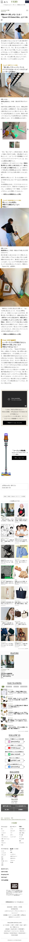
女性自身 (7, 929)
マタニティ (3, 842)
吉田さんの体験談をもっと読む (12, 194)
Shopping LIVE (5, 874)
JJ (3, 925)
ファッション (4, 826)
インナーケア (13, 836)
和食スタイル (16, 927)
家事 (8, 10)
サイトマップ (14, 913)
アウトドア (3, 854)
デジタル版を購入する (20, 806)
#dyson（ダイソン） (16, 496)
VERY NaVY (4, 877)
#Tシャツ (15, 4)
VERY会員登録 (4, 880)
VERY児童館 (21, 828)
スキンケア (12, 830)
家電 (2, 864)
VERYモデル (12, 858)
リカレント (12, 860)
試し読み (7, 809)
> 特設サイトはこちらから (14, 422)
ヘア (11, 832)
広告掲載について (7, 915)
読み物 (11, 862)
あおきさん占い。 (5, 868)
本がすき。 (22, 931)
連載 (11, 852)
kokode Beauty (13, 933)
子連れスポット (22, 830)
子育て (20, 826)
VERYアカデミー (13, 856)
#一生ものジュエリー (8, 4)
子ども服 (21, 834)
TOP (2, 817)
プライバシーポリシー (19, 910)
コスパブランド (4, 836)
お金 (2, 863)
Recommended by (21, 648)
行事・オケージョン (5, 838)
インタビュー (13, 854)
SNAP (2, 840)
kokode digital (14, 935)
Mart (21, 925)
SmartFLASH (14, 929)
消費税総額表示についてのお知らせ (14, 902)
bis (11, 927)
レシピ (2, 850)
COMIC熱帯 (21, 929)
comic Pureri (7, 931)
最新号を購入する (7, 806)
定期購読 (20, 809)
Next (27, 129)
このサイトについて (9, 910)
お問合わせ (23, 915)
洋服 (2, 834)
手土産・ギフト (4, 861)
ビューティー (13, 826)
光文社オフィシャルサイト (14, 917)
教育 (20, 840)
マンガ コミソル (15, 931)
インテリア (3, 852)
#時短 (5, 496)
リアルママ (21, 842)
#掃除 (9, 496)
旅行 (2, 857)
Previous (1, 129)
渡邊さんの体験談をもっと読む (12, 334)
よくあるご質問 (16, 915)
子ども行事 (21, 838)
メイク (11, 828)
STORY (17, 925)
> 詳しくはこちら (19, 457)
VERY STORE (4, 871)
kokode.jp (6, 933)
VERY (12, 925)
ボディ (11, 834)
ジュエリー (3, 832)
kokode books (22, 933)
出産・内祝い (22, 832)
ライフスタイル (4, 10)
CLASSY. (8, 925)
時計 (2, 844)
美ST (25, 925)
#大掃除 (23, 496)
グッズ (20, 836)
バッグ (2, 830)
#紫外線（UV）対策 (21, 4)
